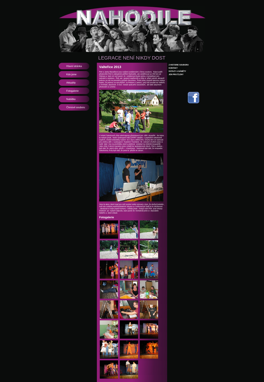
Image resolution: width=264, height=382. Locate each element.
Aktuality (71, 82)
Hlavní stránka (74, 66)
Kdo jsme (71, 74)
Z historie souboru (179, 65)
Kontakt (173, 68)
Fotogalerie (72, 91)
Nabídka (70, 99)
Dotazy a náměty (177, 71)
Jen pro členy (176, 74)
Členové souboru (75, 107)
